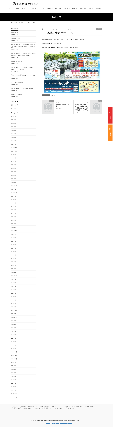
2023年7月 (13, 244)
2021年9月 (13, 320)
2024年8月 (13, 199)
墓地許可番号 (49, 408)
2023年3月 (13, 258)
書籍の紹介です (15, 32)
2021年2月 (13, 345)
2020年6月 (13, 372)
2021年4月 (13, 338)
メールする (110, 134)
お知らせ (99, 28)
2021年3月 (13, 341)
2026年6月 (13, 123)
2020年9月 (13, 362)
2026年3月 (13, 133)
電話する (110, 116)
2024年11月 (14, 189)
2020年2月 (13, 386)
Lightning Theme (55, 423)
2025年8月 (13, 158)
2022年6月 (13, 289)
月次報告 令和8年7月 (16, 61)
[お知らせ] (48, 103)
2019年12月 (14, 393)
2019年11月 (14, 397)
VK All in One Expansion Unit (66, 423)
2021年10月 (14, 317)
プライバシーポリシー (71, 408)
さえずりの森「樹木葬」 (42, 406)
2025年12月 (14, 144)
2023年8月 (13, 241)
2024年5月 (13, 210)
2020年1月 (13, 390)
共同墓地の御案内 (16, 408)
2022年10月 (14, 275)
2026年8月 (13, 116)
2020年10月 (14, 359)
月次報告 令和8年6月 (16, 94)
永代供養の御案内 (78, 406)
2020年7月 (13, 369)
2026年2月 (13, 137)
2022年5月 (13, 293)
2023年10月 (14, 234)
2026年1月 (13, 140)
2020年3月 (13, 383)
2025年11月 (14, 147)
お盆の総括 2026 (15, 38)
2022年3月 (13, 300)
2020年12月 (14, 352)
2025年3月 (13, 175)
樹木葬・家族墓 (89, 406)
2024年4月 (13, 213)
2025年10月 (14, 151)
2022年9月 (13, 279)
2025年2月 (13, 178)
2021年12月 (14, 310)
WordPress (48, 423)
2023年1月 (13, 265)
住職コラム (31, 406)
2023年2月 (13, 262)
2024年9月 (13, 196)
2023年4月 (13, 255)
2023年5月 (13, 251)
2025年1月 (13, 182)
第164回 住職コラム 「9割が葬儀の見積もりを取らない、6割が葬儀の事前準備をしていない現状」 (23, 46)
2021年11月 (14, 314)
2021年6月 (13, 331)
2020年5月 (13, 376)
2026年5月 (13, 126)
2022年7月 (13, 286)
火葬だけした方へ (28, 408)
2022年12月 (14, 268)
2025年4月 (13, 171)
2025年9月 (13, 154)
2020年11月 (14, 355)
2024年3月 (13, 217)
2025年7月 (13, 161)
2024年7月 (13, 203)
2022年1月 (13, 307)
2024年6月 (13, 206)
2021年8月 (13, 324)
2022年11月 (14, 272)
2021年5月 (13, 334)
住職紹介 (23, 406)
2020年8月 (13, 366)
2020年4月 (13, 379)
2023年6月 (13, 248)
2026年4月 (13, 130)
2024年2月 (13, 220)
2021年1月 (13, 348)
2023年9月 (13, 237)
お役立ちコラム (15, 105)
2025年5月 (13, 168)
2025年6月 (13, 165)
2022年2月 (13, 303)
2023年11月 (14, 230)
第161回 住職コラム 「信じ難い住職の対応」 (23, 88)
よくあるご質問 (59, 408)
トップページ (15, 406)
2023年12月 (14, 227)
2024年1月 (13, 223)
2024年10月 (14, 192)
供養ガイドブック (56, 406)
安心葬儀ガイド (67, 406)
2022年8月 (13, 282)
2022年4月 (13, 296)
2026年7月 (13, 120)
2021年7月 (13, 327)
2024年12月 (14, 185)
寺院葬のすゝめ (39, 408)
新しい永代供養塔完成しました (19, 82)
